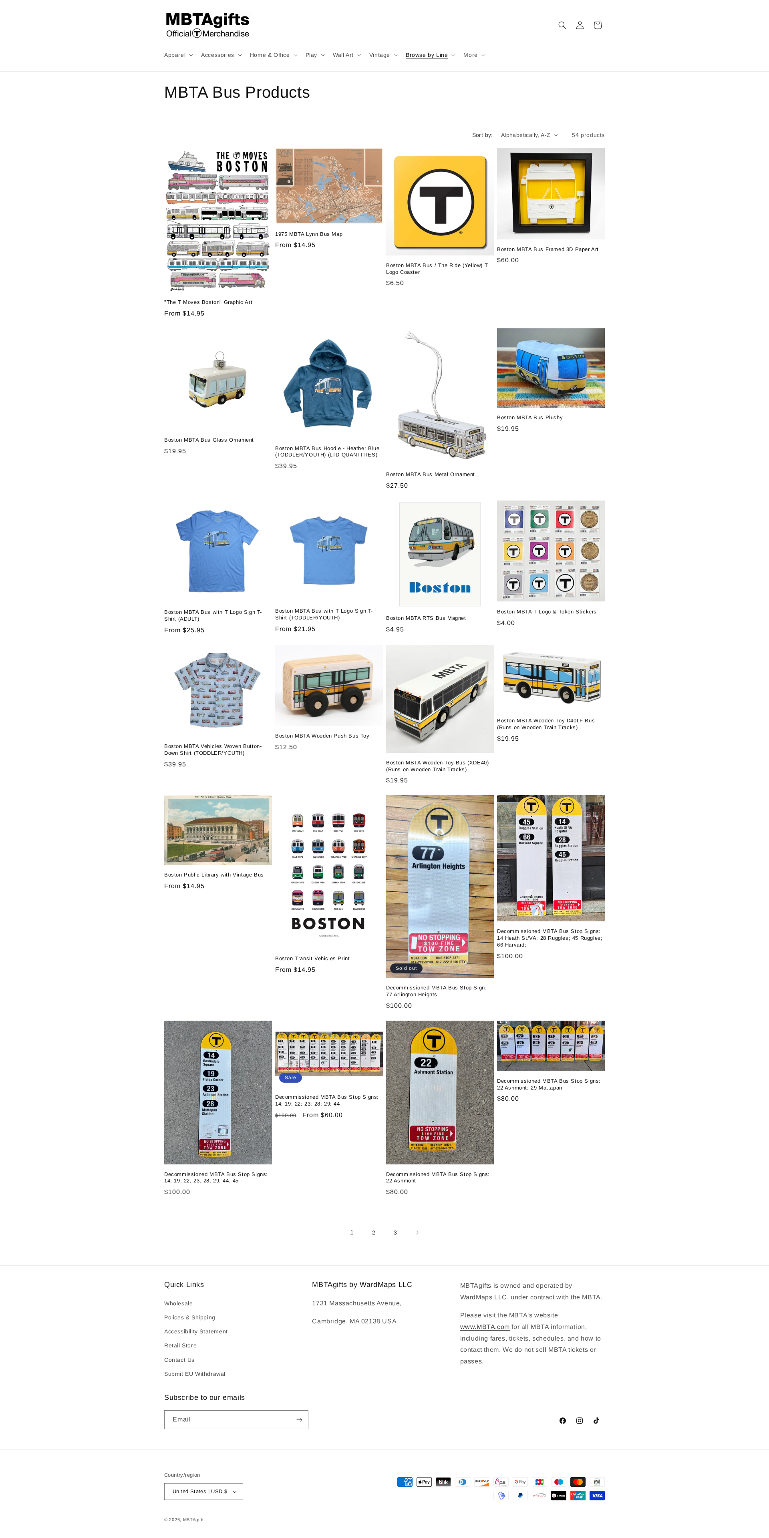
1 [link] (352, 1232)
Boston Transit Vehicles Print (312, 958)
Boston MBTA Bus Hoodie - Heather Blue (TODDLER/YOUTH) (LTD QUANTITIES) (327, 451)
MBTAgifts (194, 1519)
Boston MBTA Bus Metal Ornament (430, 474)
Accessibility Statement (196, 1331)
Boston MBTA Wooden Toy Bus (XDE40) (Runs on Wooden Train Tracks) (437, 766)
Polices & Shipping (189, 1317)
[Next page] (417, 1232)
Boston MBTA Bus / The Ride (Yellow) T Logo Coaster (437, 268)
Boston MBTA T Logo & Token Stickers (547, 612)
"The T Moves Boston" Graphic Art (208, 302)
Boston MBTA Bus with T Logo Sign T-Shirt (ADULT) (213, 615)
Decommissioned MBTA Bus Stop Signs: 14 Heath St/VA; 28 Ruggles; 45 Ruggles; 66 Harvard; (549, 938)
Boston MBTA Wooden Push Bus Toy (322, 736)
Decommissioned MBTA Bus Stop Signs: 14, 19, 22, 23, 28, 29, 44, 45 (216, 1177)
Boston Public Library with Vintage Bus (214, 875)
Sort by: (482, 135)
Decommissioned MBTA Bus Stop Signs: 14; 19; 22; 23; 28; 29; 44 (327, 1100)
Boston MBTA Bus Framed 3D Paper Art (548, 249)
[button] (177, 54)
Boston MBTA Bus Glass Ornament (209, 440)
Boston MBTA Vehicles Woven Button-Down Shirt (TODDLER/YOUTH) (213, 749)
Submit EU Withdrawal (194, 1374)
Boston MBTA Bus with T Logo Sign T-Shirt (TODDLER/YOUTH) (324, 614)
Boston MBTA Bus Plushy (530, 417)
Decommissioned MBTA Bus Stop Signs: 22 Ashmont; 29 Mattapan (549, 1084)
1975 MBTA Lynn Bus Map (308, 234)
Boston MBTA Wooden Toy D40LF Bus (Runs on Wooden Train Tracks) (546, 724)
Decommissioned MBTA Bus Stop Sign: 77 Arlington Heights (436, 991)
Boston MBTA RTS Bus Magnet (426, 618)
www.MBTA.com (485, 1326)
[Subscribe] (299, 1419)
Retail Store (180, 1345)
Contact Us (179, 1360)
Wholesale (178, 1303)
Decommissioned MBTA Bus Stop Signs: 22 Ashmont (438, 1177)
